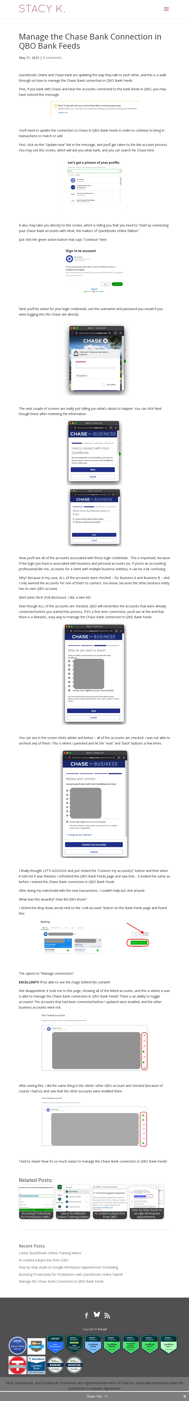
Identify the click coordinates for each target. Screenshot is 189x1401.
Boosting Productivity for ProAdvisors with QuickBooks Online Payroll (71, 1274)
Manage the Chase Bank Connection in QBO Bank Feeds (61, 1281)
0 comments (52, 57)
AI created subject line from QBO (43, 1260)
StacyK (102, 1329)
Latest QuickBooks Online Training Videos (50, 1253)
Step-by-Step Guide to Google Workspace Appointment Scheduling (68, 1267)
